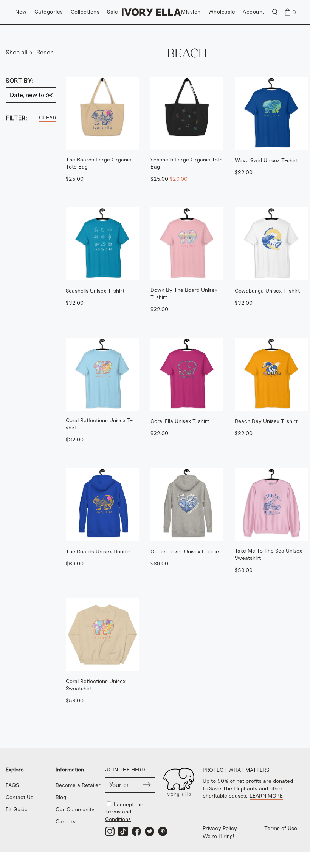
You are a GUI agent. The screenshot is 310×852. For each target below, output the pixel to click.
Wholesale (222, 12)
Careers (66, 821)
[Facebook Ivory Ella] (136, 831)
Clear (48, 118)
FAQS (12, 785)
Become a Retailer (78, 785)
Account (254, 12)
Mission (191, 12)
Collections (85, 12)
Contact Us (19, 797)
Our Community (75, 809)
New (21, 12)
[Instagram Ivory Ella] (110, 831)
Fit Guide (17, 809)
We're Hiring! (218, 836)
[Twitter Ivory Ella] (149, 831)
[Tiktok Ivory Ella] (123, 831)
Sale (112, 12)
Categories (48, 12)
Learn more (266, 796)
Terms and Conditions (118, 815)
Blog (61, 797)
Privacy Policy (220, 828)
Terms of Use (280, 828)
